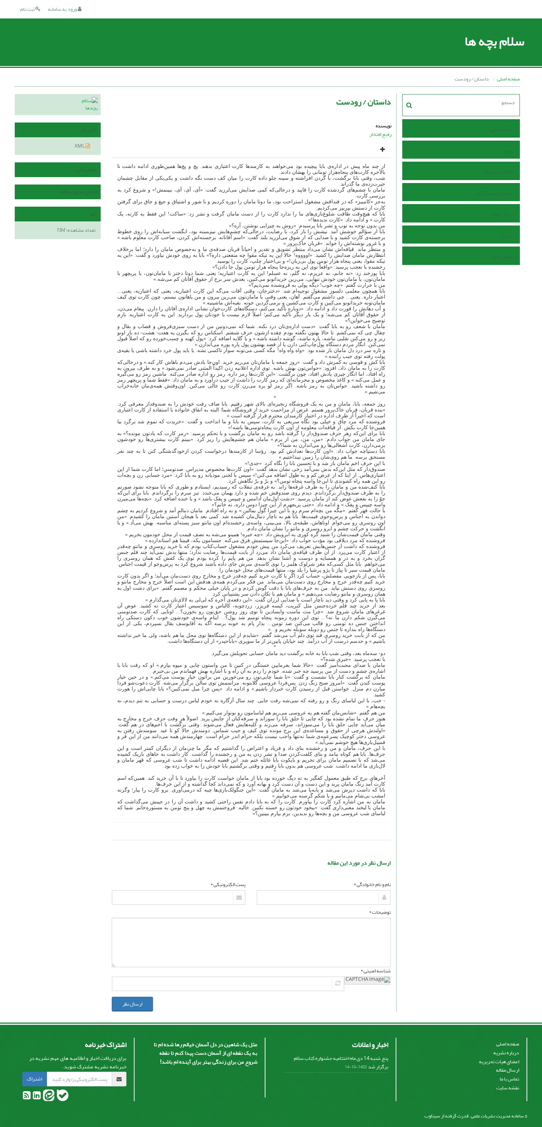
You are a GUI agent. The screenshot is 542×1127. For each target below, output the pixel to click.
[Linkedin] (36, 1097)
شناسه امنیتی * (376, 971)
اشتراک (34, 1079)
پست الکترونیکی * (228, 884)
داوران (506, 236)
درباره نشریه (506, 1053)
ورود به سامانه (63, 9)
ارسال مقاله (501, 214)
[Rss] (26, 1097)
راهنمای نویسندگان (494, 193)
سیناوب (432, 1116)
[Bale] (62, 1097)
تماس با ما (503, 257)
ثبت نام (27, 9)
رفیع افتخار (380, 134)
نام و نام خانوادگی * (372, 884)
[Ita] (48, 1097)
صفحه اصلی (508, 79)
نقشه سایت (507, 1088)
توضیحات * (380, 912)
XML (80, 146)
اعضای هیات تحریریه (499, 1061)
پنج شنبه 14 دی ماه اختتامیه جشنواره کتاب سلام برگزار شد (341, 1062)
